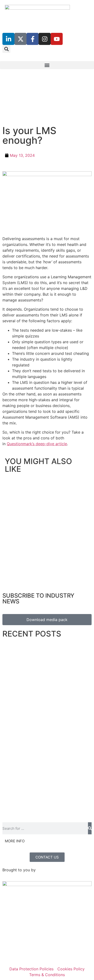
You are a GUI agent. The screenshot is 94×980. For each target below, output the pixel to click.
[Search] (90, 828)
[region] (47, 102)
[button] (6, 49)
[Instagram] (45, 39)
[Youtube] (57, 39)
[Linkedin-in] (8, 39)
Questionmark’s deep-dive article (37, 443)
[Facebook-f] (33, 39)
